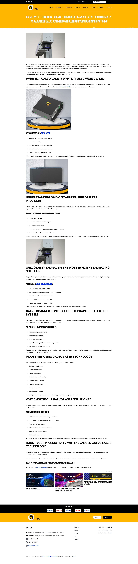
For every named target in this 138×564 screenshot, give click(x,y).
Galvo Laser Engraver (44, 284)
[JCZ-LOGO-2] (34, 514)
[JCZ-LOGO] (33, 5)
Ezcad (74, 556)
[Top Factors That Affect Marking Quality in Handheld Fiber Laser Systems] (69, 474)
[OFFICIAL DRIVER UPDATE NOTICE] (40, 474)
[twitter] (106, 471)
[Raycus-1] (78, 510)
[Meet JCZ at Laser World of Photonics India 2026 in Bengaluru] (98, 474)
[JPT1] (59, 510)
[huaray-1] (50, 510)
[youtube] (31, 1)
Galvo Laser (45, 133)
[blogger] (111, 471)
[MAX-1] (68, 510)
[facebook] (26, 1)
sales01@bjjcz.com (33, 545)
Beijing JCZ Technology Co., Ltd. (49, 556)
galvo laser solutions (41, 467)
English (97, 1)
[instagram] (29, 1)
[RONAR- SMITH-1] (87, 510)
